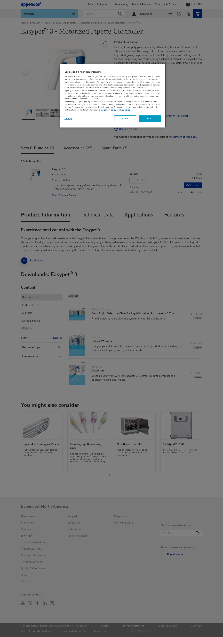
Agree (150, 119)
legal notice (125, 110)
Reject (125, 119)
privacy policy (110, 110)
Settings (68, 118)
